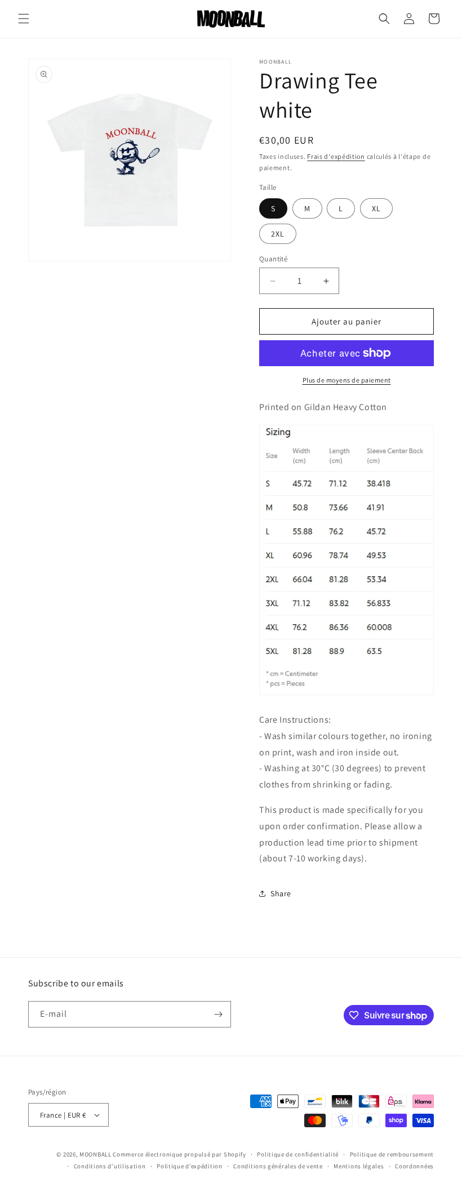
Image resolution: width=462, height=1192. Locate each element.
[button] (23, 18)
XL (376, 208)
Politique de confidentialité (298, 1154)
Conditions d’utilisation (110, 1166)
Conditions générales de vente (277, 1166)
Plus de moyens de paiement (347, 380)
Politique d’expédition (189, 1166)
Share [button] (280, 893)
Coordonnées (414, 1166)
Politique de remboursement (392, 1154)
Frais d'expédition (336, 156)
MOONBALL (95, 1154)
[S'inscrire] (218, 1014)
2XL (278, 234)
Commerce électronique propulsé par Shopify (179, 1154)
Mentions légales (359, 1166)
